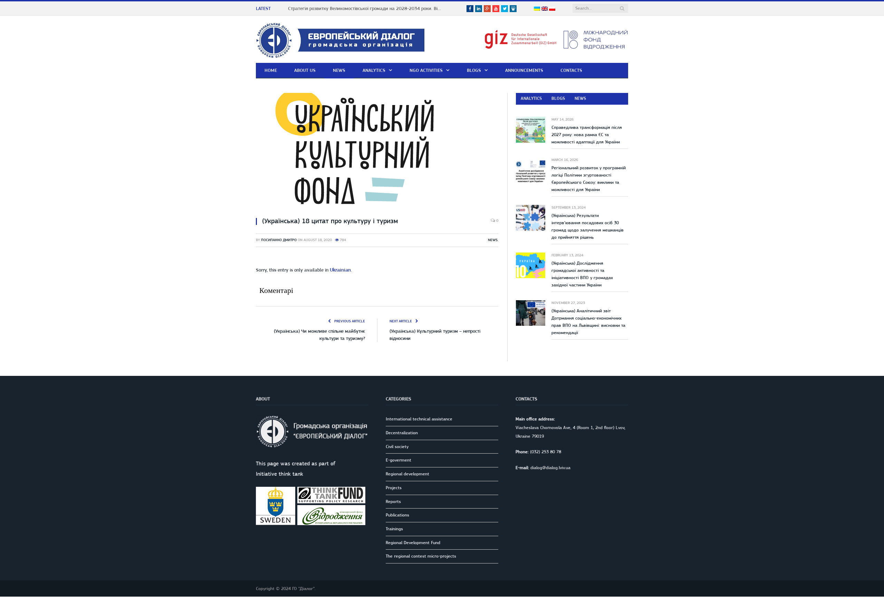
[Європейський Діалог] (340, 39)
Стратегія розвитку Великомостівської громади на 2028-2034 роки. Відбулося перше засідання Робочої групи (367, 8)
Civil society (397, 445)
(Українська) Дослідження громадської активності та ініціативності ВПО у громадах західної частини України (582, 273)
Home (271, 70)
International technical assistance (419, 418)
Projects (394, 487)
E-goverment (398, 459)
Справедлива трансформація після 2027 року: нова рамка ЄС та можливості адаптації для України (586, 134)
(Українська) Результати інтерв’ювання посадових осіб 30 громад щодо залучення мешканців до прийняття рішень (587, 226)
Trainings (394, 528)
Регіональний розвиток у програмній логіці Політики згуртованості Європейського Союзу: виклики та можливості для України (588, 178)
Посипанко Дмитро (279, 240)
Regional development (407, 473)
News (339, 70)
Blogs (474, 70)
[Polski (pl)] (552, 9)
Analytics (374, 70)
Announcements (524, 70)
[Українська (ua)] (537, 9)
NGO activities (426, 70)
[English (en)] (544, 9)
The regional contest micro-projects (421, 555)
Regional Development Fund (413, 541)
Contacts (571, 70)
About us (305, 70)
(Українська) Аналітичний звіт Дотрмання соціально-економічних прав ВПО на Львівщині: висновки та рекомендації (588, 321)
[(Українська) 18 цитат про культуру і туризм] (377, 152)
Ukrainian (339, 269)
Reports (393, 500)
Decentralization (402, 432)
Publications (397, 514)
